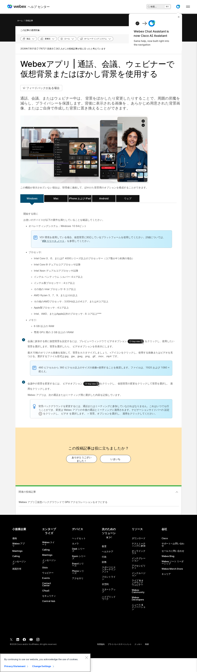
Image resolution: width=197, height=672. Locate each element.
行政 (104, 557)
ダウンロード (138, 538)
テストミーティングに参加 (138, 545)
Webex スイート (48, 543)
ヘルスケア (107, 552)
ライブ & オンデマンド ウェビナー (137, 582)
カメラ (75, 544)
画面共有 (16, 569)
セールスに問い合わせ (173, 551)
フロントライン (108, 578)
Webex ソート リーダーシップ (173, 562)
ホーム (20, 20)
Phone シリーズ (78, 572)
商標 (147, 644)
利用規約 (101, 644)
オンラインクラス (138, 552)
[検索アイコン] (149, 7)
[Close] (86, 657)
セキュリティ (49, 596)
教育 (104, 546)
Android (104, 198)
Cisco (165, 538)
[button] (178, 7)
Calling (16, 556)
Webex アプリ (18, 545)
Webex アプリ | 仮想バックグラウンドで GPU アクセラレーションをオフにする (63, 502)
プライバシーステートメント (119, 644)
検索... (154, 6)
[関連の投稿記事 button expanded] (176, 492)
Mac (56, 198)
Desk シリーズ (78, 550)
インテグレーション (138, 559)
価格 (14, 538)
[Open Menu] (188, 7)
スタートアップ (108, 590)
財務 (104, 562)
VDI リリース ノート (53, 240)
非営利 (105, 584)
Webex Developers (138, 598)
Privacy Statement (14, 666)
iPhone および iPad (80, 198)
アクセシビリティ (138, 567)
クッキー (138, 644)
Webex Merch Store (172, 569)
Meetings (17, 551)
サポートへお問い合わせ (173, 545)
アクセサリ (77, 578)
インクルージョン (138, 574)
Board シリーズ (78, 565)
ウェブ (127, 198)
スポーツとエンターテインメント (108, 569)
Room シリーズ (79, 557)
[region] (45, 663)
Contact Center (46, 584)
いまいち (115, 459)
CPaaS (45, 591)
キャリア (166, 574)
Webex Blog (168, 556)
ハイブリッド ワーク (108, 598)
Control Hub (48, 601)
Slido (45, 568)
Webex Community (138, 591)
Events (46, 578)
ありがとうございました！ (81, 459)
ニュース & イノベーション (138, 607)
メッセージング (19, 562)
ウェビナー (48, 573)
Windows (32, 198)
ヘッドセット (79, 538)
